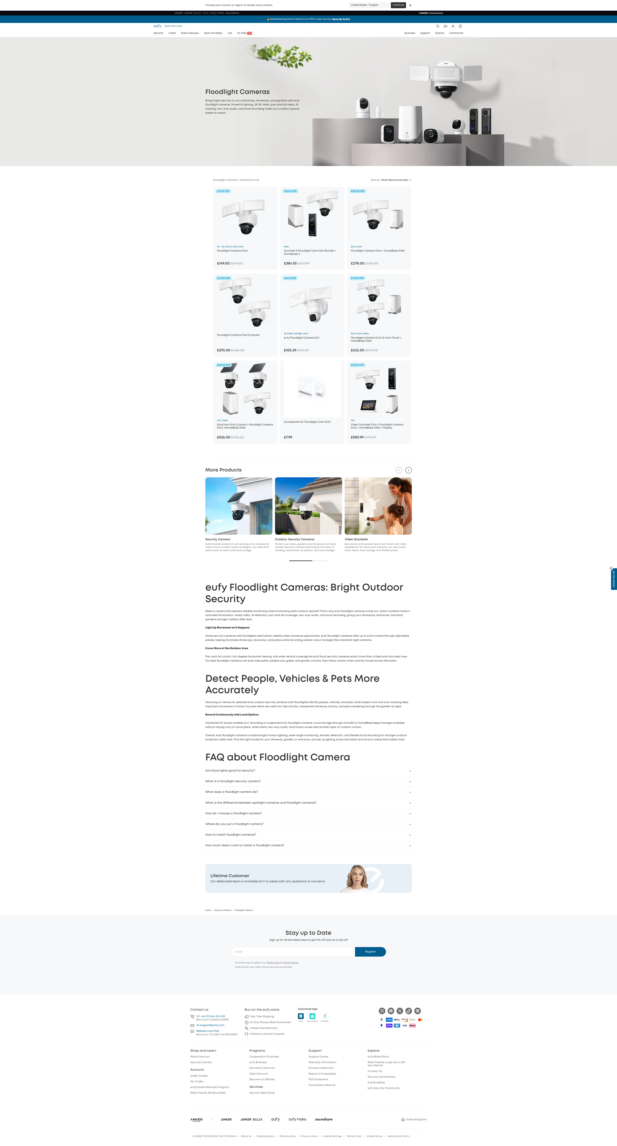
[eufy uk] (158, 26)
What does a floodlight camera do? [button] (231, 792)
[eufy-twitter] (399, 1011)
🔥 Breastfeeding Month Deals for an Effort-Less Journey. (308, 19)
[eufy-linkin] (417, 1011)
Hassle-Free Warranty (264, 1028)
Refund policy (288, 1136)
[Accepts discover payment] (404, 1019)
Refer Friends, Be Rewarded (208, 1093)
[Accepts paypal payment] (381, 1025)
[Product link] (245, 215)
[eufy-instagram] (382, 1011)
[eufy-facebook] (391, 1011)
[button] (410, 5)
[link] (308, 878)
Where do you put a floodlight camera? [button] (234, 824)
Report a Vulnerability (322, 1074)
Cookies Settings (332, 1136)
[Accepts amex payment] (389, 1019)
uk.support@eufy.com (210, 1025)
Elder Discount (258, 1074)
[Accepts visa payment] (404, 1025)
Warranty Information (322, 1062)
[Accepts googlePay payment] (412, 1019)
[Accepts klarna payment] (412, 1025)
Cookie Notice (374, 1136)
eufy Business (258, 1062)
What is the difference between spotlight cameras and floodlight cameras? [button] (260, 803)
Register (370, 952)
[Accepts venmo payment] (397, 1025)
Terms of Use (273, 963)
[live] (445, 26)
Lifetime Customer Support (267, 1034)
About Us (246, 1136)
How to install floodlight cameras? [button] (230, 835)
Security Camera (217, 539)
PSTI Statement (318, 1079)
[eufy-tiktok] (408, 1011)
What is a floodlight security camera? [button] (233, 781)
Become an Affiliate (262, 1079)
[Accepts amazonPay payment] (381, 1019)
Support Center (318, 1057)
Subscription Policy (399, 1136)
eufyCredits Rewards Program (209, 1087)
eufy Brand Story (378, 1057)
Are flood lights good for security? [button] (230, 770)
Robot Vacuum (200, 1057)
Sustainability (376, 1082)
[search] (438, 26)
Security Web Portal (262, 1093)
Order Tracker (199, 1076)
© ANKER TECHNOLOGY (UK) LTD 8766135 (214, 1136)
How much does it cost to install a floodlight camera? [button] (244, 845)
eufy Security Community (384, 1088)
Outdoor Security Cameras (294, 539)
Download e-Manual (322, 1085)
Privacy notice (309, 1136)
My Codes (196, 1081)
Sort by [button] (375, 180)
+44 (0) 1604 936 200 (213, 1016)
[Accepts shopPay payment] (389, 1025)
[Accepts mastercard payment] (420, 1019)
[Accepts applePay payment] (397, 1019)
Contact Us (375, 1071)
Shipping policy (266, 1136)
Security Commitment (382, 1077)
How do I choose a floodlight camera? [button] (233, 813)
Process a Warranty (321, 1068)
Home (208, 910)
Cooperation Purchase (264, 1057)
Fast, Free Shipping (262, 1016)
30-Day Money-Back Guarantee (270, 1022)
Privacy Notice (291, 963)
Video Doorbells (356, 539)
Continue (398, 5)
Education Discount (262, 1068)
